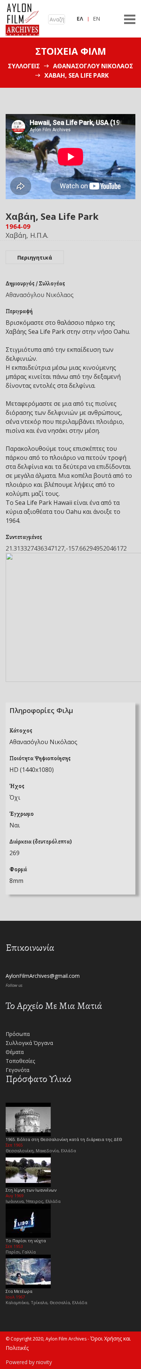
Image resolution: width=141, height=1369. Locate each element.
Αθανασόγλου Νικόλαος (93, 66)
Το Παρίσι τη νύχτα (26, 1240)
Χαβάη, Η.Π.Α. (27, 235)
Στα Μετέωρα (19, 1291)
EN (96, 18)
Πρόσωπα (18, 1033)
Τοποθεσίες (20, 1060)
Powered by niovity (29, 1362)
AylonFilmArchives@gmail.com (43, 975)
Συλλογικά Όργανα (29, 1042)
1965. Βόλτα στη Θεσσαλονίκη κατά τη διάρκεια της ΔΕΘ (64, 1139)
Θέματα (15, 1051)
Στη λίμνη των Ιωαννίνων (31, 1190)
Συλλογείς (24, 66)
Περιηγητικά (34, 257)
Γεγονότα (17, 1069)
